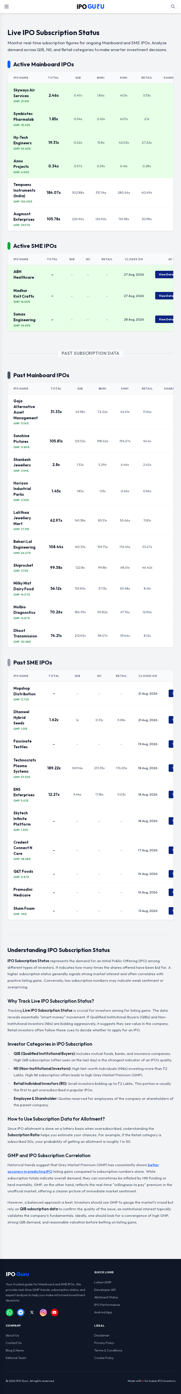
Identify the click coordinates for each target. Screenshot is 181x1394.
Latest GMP (102, 1282)
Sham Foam (24, 908)
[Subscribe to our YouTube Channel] (54, 1312)
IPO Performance (107, 1305)
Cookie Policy (104, 1358)
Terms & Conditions (108, 1350)
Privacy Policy (104, 1343)
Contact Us (14, 1343)
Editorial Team (16, 1358)
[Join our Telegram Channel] (21, 1312)
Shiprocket (23, 565)
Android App (103, 1312)
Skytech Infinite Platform (22, 818)
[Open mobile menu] (6, 6)
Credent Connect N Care (22, 848)
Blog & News (15, 1350)
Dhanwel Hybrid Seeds (21, 717)
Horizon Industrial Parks (22, 489)
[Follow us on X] (32, 1312)
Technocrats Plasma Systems (24, 766)
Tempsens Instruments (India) (24, 190)
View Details (168, 274)
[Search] (173, 6)
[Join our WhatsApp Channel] (9, 1312)
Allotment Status (106, 1297)
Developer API (105, 1290)
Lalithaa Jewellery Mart (22, 518)
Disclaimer (102, 1335)
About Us (12, 1335)
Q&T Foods (23, 871)
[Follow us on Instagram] (43, 1312)
